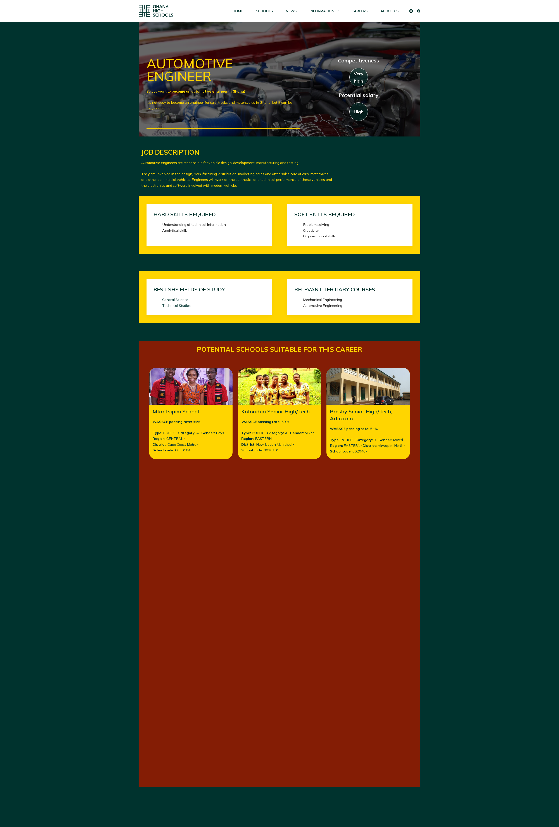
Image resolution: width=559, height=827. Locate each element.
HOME (238, 11)
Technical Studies (176, 305)
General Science (175, 299)
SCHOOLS (264, 11)
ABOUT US (390, 11)
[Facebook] (418, 11)
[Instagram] (411, 11)
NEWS (291, 11)
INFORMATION (322, 11)
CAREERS (359, 11)
